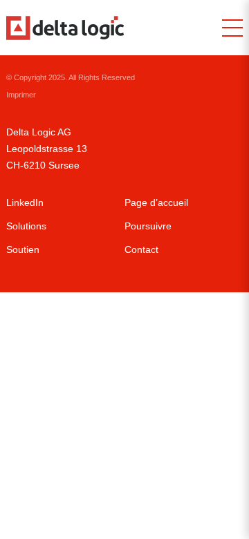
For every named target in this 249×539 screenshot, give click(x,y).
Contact (141, 249)
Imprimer (21, 95)
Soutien (22, 249)
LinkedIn (25, 202)
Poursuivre (148, 225)
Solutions (26, 225)
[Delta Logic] (65, 28)
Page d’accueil (156, 202)
